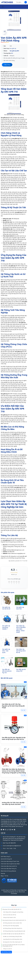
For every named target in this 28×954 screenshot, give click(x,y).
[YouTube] (3, 830)
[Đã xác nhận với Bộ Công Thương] (14, 880)
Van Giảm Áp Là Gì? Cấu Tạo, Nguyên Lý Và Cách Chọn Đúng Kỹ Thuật (13, 706)
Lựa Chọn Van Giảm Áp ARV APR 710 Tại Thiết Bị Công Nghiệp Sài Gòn (13, 945)
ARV (12, 53)
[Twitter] (5, 830)
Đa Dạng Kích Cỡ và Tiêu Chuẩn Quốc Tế (12, 942)
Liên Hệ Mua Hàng (6, 952)
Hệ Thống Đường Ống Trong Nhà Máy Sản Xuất (14, 931)
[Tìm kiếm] (25, 2)
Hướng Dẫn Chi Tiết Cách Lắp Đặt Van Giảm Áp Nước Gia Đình (13, 803)
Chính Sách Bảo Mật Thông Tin (9, 868)
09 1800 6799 (12, 843)
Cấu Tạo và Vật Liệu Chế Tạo (9, 914)
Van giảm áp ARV (14, 51)
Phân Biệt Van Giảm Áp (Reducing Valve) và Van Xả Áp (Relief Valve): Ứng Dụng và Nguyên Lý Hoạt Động (14, 771)
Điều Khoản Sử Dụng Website (8, 871)
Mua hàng (7, 65)
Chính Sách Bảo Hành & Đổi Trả (9, 866)
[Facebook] (1, 830)
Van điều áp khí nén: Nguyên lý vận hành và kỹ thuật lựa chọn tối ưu (14, 738)
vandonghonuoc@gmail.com (13, 845)
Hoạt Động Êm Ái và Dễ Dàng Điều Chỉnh (12, 939)
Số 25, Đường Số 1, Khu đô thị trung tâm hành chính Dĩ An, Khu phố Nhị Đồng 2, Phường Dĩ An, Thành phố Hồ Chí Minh (14, 838)
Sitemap (3, 873)
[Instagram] (10, 830)
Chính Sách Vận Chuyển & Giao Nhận (10, 864)
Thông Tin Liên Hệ (7, 948)
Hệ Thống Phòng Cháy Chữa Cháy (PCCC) (12, 928)
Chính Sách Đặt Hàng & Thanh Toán (10, 861)
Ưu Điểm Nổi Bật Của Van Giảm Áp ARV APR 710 (13, 933)
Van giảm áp (13, 48)
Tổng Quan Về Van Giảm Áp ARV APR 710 (11, 909)
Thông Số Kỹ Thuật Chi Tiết (9, 917)
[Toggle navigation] (3, 6)
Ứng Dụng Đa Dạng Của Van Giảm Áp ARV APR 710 (14, 920)
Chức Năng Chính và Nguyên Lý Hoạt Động (13, 912)
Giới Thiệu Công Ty (5, 856)
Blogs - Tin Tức (4, 876)
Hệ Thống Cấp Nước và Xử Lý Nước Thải (12, 923)
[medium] (12, 830)
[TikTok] (8, 830)
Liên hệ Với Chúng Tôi (6, 859)
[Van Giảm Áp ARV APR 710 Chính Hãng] (14, 20)
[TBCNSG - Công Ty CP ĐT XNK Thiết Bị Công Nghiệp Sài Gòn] (7, 2)
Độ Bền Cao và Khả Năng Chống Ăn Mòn (12, 936)
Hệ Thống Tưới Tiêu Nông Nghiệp (11, 925)
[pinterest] (14, 830)
